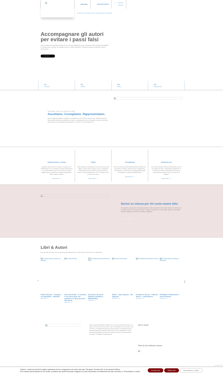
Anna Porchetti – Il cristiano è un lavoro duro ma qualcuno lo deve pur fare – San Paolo (75, 297)
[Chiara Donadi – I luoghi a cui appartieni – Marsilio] (52, 274)
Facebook (120, 2)
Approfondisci (55, 178)
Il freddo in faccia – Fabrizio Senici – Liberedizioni (147, 295)
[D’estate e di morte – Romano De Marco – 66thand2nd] (99, 274)
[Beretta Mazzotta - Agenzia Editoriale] (57, 9)
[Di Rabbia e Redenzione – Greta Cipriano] (171, 274)
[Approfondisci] (57, 155)
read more (43, 298)
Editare (119, 85)
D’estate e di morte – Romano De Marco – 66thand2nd (96, 296)
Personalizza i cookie (191, 370)
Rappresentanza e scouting (57, 162)
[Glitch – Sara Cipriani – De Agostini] (123, 274)
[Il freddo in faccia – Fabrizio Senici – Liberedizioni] (147, 274)
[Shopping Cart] (180, 4)
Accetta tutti (155, 370)
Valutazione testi (166, 162)
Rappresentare (158, 85)
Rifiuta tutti (171, 370)
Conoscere (47, 85)
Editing (93, 162)
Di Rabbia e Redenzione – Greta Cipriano (170, 295)
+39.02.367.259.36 (103, 4)
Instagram (120, 5)
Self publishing (130, 162)
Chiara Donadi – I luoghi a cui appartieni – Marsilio (51, 295)
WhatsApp (84, 4)
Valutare (83, 85)
